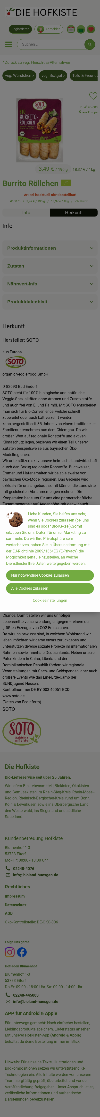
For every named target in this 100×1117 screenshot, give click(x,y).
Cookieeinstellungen (50, 600)
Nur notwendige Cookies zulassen (40, 575)
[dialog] (50, 558)
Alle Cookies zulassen (29, 588)
